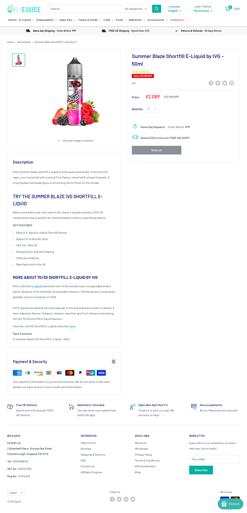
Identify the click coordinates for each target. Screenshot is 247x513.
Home (10, 42)
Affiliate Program (91, 472)
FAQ (83, 460)
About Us (140, 442)
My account (202, 10)
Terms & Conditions (147, 460)
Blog (138, 472)
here (73, 326)
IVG (134, 83)
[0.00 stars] (141, 71)
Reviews (86, 448)
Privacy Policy (143, 454)
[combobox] (84, 9)
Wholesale (141, 448)
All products (24, 42)
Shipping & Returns (93, 454)
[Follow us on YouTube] (132, 499)
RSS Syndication (145, 466)
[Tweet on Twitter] (224, 83)
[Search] (156, 9)
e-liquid (36, 286)
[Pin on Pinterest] (217, 83)
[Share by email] (231, 83)
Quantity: (138, 108)
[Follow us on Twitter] (119, 499)
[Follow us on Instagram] (126, 499)
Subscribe (201, 470)
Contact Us (88, 466)
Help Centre (88, 442)
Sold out (156, 150)
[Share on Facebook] (211, 83)
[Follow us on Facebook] (112, 499)
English (13, 492)
